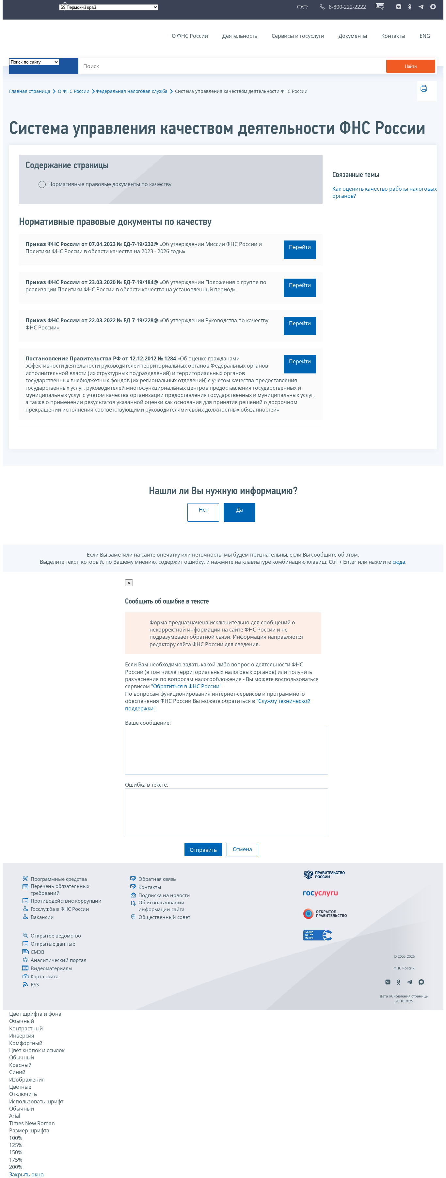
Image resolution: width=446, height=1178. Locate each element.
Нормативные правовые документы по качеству (109, 184)
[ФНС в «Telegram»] (421, 7)
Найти (411, 66)
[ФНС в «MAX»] (432, 7)
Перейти (300, 247)
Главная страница (29, 91)
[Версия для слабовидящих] (303, 6)
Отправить (203, 849)
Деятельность (239, 35)
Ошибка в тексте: (146, 784)
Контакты (393, 35)
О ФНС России (190, 35)
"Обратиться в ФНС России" (186, 686)
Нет (203, 509)
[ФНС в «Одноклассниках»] (410, 7)
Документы (353, 35)
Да (239, 509)
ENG (425, 35)
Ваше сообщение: (148, 722)
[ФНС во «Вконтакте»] (399, 7)
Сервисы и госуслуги (298, 35)
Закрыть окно (26, 1174)
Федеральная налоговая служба (131, 91)
